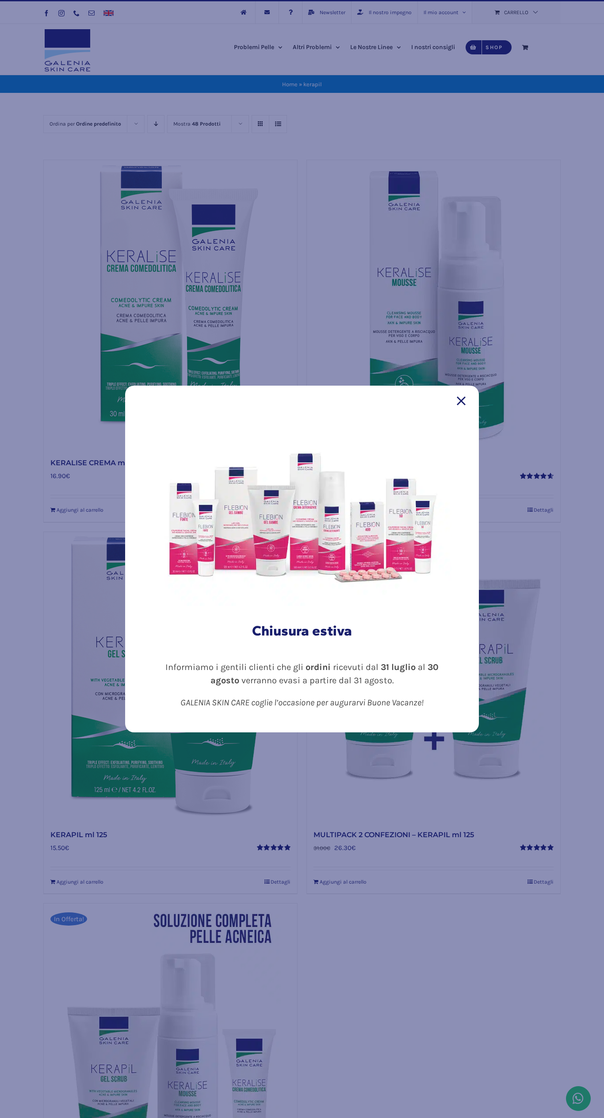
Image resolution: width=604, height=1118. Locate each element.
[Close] (461, 401)
